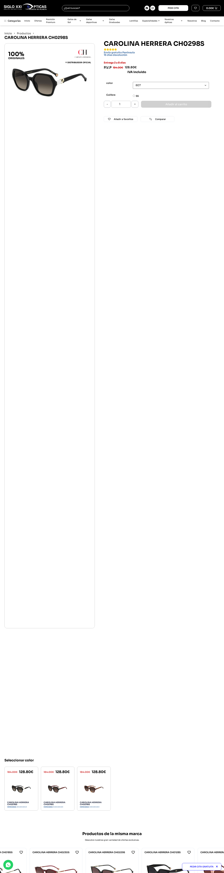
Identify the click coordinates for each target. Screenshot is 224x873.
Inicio (27, 21)
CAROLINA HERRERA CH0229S (106, 852)
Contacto (215, 21)
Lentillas (133, 21)
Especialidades (149, 21)
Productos (24, 33)
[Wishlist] (195, 8)
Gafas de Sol (72, 20)
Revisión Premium (50, 20)
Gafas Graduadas (114, 20)
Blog (203, 21)
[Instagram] (152, 8)
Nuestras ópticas (169, 20)
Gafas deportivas (91, 20)
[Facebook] (146, 8)
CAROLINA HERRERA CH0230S (50, 852)
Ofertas (38, 21)
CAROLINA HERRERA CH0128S (162, 852)
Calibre (110, 95)
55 (137, 96)
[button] (217, 866)
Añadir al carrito (176, 104)
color (109, 83)
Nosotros (192, 21)
